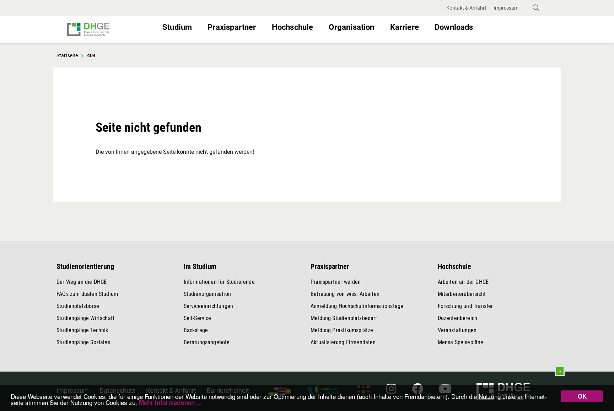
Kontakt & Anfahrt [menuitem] (466, 8)
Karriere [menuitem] (404, 27)
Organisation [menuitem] (351, 27)
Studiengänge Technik (82, 330)
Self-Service (197, 318)
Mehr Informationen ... (170, 402)
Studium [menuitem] (177, 27)
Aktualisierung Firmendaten (343, 342)
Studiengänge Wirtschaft (85, 318)
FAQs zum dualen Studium (87, 294)
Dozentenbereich (458, 318)
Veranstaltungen (457, 330)
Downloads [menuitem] (454, 27)
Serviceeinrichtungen (208, 306)
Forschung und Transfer (465, 306)
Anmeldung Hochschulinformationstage (357, 306)
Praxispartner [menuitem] (232, 27)
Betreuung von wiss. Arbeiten (345, 294)
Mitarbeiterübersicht (462, 294)
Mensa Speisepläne (461, 342)
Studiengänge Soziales (83, 342)
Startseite (67, 55)
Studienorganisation (207, 294)
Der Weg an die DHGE (81, 281)
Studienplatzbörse (77, 306)
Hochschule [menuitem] (292, 27)
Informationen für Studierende (219, 281)
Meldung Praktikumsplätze (342, 330)
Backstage (196, 330)
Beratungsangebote (207, 342)
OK (582, 396)
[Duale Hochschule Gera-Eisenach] (112, 29)
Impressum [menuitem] (506, 8)
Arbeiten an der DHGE (463, 281)
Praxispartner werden (336, 281)
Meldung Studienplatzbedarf (344, 318)
